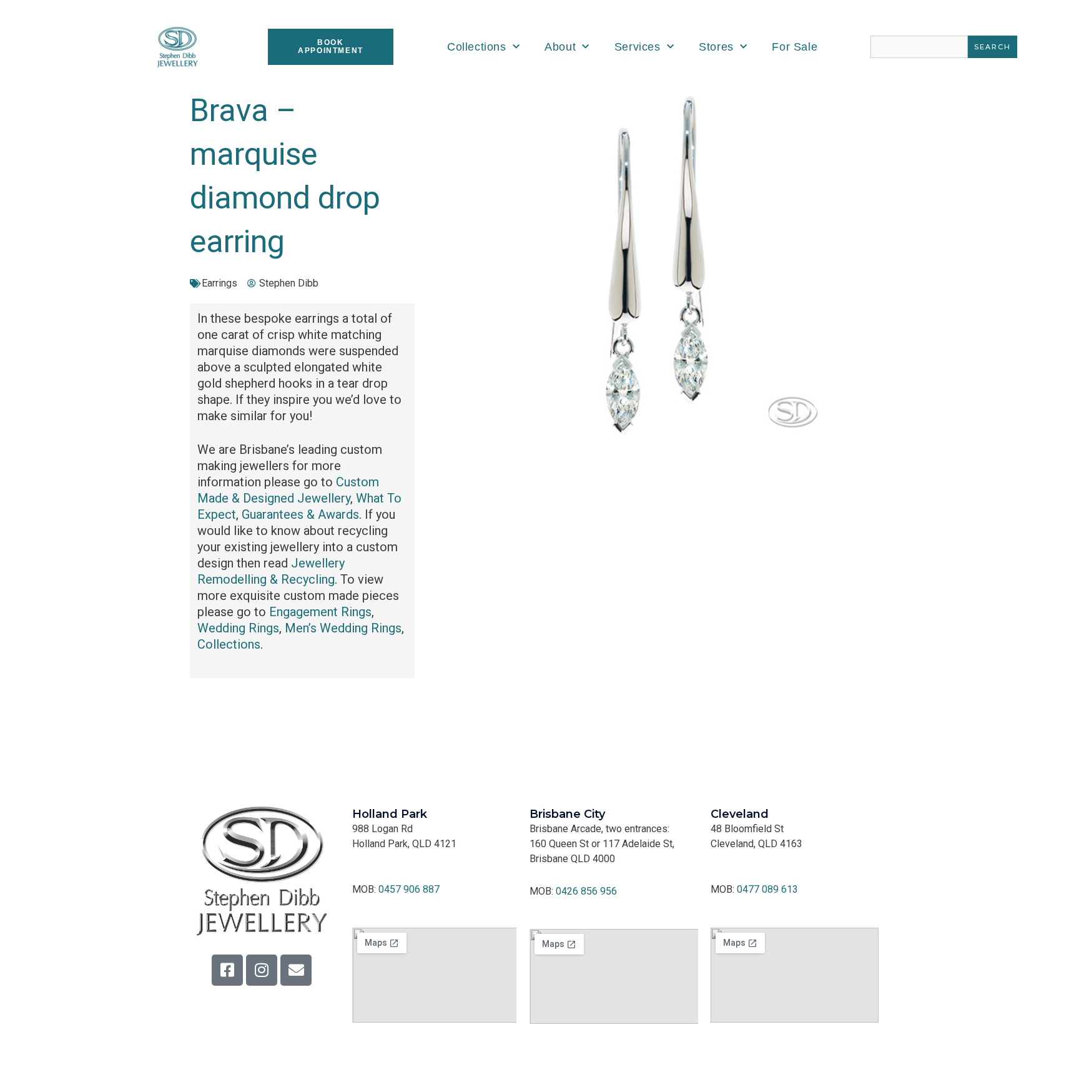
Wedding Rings (238, 628)
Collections (476, 47)
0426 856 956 (586, 891)
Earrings (219, 283)
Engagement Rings (320, 611)
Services (637, 47)
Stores (716, 47)
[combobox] (919, 47)
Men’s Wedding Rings (343, 628)
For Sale (794, 47)
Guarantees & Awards (300, 514)
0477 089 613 (767, 889)
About (560, 47)
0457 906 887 (409, 889)
